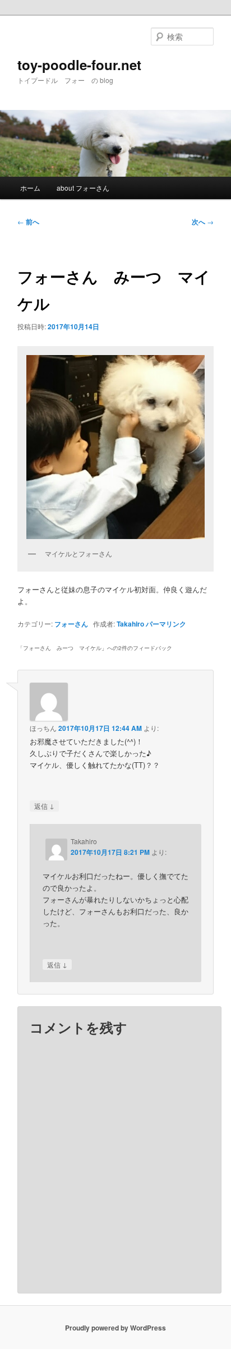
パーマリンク (166, 624)
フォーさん (71, 624)
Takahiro (130, 624)
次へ (203, 222)
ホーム (30, 187)
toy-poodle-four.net (79, 64)
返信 (44, 805)
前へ (28, 222)
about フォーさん (83, 187)
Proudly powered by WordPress (115, 1328)
